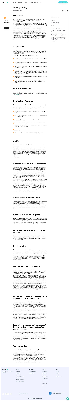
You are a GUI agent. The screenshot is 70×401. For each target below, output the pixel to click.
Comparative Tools (45, 378)
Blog (40, 2)
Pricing (26, 2)
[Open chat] (67, 398)
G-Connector (18, 373)
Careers (43, 385)
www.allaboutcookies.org (20, 155)
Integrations (20, 2)
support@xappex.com (23, 393)
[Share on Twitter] (65, 11)
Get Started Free (64, 2)
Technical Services (54, 41)
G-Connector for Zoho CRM (20, 379)
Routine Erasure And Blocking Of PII (57, 28)
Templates (44, 380)
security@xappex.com (18, 94)
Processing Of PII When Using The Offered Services (58, 31)
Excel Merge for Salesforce (20, 381)
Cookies (52, 25)
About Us (31, 2)
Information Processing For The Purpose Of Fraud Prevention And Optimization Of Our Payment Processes (58, 38)
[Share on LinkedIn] (67, 11)
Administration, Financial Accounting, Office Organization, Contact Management (58, 35)
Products (14, 2)
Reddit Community (59, 376)
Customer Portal (45, 371)
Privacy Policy (44, 383)
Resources (36, 2)
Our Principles (53, 20)
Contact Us (57, 373)
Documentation (44, 373)
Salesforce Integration (32, 371)
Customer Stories (45, 376)
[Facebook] (8, 394)
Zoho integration (31, 373)
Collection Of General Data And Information (58, 27)
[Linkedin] (6, 394)
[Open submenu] (16, 2)
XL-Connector (18, 371)
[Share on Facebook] (63, 11)
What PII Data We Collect (55, 22)
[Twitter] (11, 394)
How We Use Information (55, 23)
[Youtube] (3, 394)
